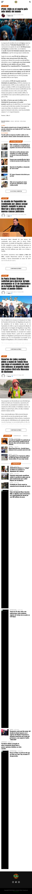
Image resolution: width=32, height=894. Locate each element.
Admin (9, 293)
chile (12, 121)
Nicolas (9, 376)
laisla (9, 216)
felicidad (23, 121)
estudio (17, 121)
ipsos (3, 122)
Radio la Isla (10, 15)
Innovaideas (16, 891)
